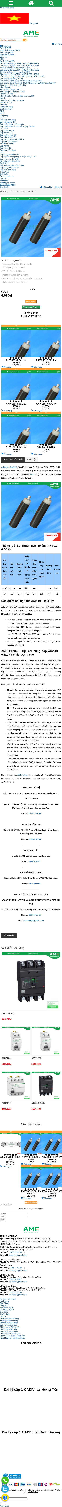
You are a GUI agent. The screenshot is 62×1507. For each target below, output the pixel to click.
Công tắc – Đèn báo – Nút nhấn (13, 85)
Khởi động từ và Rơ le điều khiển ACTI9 (17, 96)
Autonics (3, 105)
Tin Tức (3, 180)
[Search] (24, 40)
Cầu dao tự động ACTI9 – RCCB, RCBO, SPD (19, 66)
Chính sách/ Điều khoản (10, 1327)
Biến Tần (3, 57)
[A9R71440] (16, 1085)
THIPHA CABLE (7, 144)
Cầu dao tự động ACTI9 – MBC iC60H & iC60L (19, 70)
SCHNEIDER (5, 48)
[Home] (31, 34)
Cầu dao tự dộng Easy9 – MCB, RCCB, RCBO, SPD (22, 76)
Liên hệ (3, 183)
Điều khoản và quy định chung (12, 1338)
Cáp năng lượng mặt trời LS (12, 139)
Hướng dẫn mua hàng (9, 1321)
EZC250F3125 (38, 1103)
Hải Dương (4, 1301)
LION (2, 152)
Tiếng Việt (33, 23)
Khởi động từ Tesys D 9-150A (12, 92)
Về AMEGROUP (7, 1310)
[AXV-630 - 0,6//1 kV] (51, 1147)
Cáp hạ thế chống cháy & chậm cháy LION (18, 157)
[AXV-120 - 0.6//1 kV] (16, 432)
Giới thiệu (4, 174)
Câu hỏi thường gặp (8, 1325)
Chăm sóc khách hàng (9, 1318)
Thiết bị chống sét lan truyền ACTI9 (15, 68)
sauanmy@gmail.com (18, 1255)
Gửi (2, 1219)
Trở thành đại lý (6, 1308)
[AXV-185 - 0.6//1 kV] (16, 388)
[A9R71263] (45, 1041)
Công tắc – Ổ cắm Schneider (12, 100)
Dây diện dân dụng (8, 150)
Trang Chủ (4, 172)
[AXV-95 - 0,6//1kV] (46, 432)
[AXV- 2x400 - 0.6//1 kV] (10, 1148)
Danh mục (6, 46)
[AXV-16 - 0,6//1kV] (31, 1147)
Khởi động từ (5, 87)
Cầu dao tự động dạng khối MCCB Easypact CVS (21, 81)
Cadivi (31, 474)
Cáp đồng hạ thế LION (9, 154)
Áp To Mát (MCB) (7, 61)
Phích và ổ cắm (6, 94)
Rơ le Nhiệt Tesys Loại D (10, 89)
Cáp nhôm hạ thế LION (9, 159)
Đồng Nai (4, 1305)
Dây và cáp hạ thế (7, 122)
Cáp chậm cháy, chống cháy (12, 124)
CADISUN (4, 163)
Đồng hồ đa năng (7, 55)
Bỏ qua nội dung (7, 8)
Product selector (7, 176)
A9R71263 (36, 1058)
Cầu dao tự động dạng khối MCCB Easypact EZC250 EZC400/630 (28, 83)
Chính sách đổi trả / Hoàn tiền (12, 1336)
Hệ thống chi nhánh (8, 1299)
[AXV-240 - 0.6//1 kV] (46, 345)
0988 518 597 (15, 1279)
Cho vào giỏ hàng (31, 307)
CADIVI (3, 118)
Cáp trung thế (5, 148)
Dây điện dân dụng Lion (10, 161)
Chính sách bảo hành (9, 1331)
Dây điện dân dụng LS (9, 141)
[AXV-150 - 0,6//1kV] (46, 388)
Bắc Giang (4, 1303)
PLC (2, 59)
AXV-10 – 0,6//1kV (9, 467)
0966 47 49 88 (16, 1268)
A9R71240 (7, 1058)
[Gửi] (1, 1502)
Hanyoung (4, 115)
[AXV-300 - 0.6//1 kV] (16, 345)
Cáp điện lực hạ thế (24, 191)
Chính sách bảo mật (8, 1329)
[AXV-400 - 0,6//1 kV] (51, 1181)
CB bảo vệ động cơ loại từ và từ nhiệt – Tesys (19, 63)
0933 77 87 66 (32, 316)
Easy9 (2, 98)
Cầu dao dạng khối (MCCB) (11, 79)
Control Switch (6, 109)
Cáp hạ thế (4, 146)
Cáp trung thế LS (7, 131)
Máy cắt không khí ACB (10, 50)
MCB (2, 113)
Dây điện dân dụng (8, 120)
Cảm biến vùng (6, 107)
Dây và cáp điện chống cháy (12, 165)
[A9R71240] (16, 1041)
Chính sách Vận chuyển (10, 1334)
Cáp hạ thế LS (6, 133)
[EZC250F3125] (45, 1085)
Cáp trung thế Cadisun (9, 167)
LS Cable (4, 128)
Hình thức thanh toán (9, 1323)
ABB (2, 111)
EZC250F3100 (8, 1013)
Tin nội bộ (4, 187)
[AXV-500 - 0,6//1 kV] (31, 1181)
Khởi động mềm (6, 52)
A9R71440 (7, 1103)
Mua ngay (31, 301)
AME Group (22, 775)
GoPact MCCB (6, 102)
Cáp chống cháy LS (8, 135)
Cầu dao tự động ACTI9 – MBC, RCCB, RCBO (19, 74)
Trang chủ (7, 191)
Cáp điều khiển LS (7, 137)
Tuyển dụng (5, 185)
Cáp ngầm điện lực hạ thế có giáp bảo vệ (17, 126)
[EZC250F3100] (31, 981)
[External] (11, 1479)
